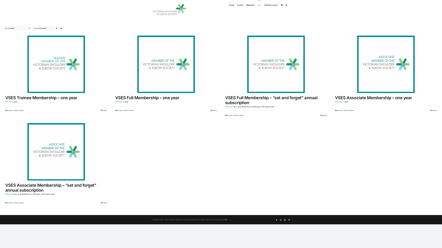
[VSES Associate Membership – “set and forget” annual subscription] (56, 151)
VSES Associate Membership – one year (373, 97)
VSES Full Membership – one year (147, 97)
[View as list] (61, 28)
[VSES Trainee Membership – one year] (56, 64)
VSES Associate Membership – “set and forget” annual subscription (50, 188)
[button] (286, 5)
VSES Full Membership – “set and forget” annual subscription (271, 100)
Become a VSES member (15, 110)
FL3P (225, 220)
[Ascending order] (29, 28)
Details (104, 110)
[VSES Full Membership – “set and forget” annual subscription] (276, 64)
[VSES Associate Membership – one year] (385, 64)
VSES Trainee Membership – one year (41, 97)
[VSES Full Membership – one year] (166, 64)
